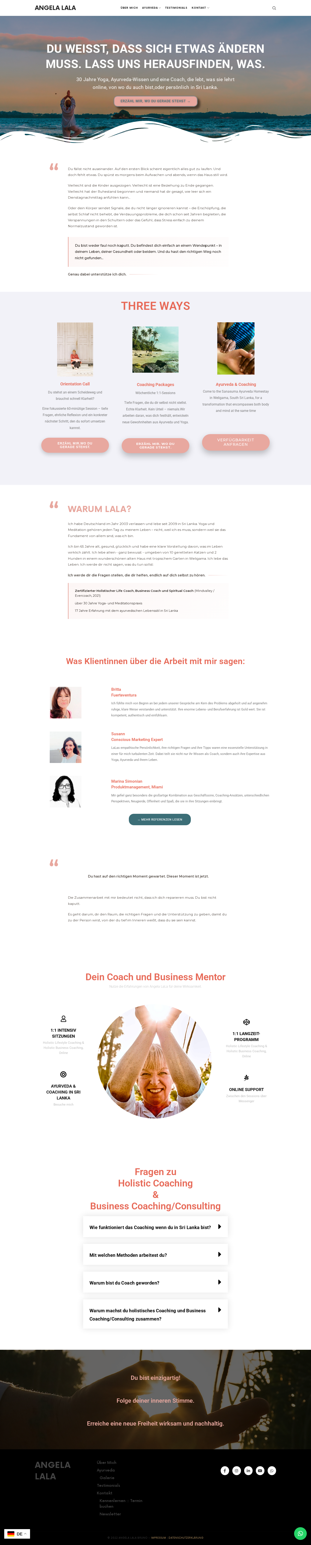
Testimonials (108, 1485)
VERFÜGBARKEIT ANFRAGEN (235, 442)
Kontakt (104, 1493)
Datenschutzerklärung (186, 1538)
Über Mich (106, 1463)
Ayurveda (106, 1470)
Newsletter (110, 1514)
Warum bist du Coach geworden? (124, 1283)
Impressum (158, 1538)
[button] (155, 1226)
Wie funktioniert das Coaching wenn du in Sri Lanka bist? (150, 1227)
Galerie (107, 1478)
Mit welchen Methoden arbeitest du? (128, 1255)
